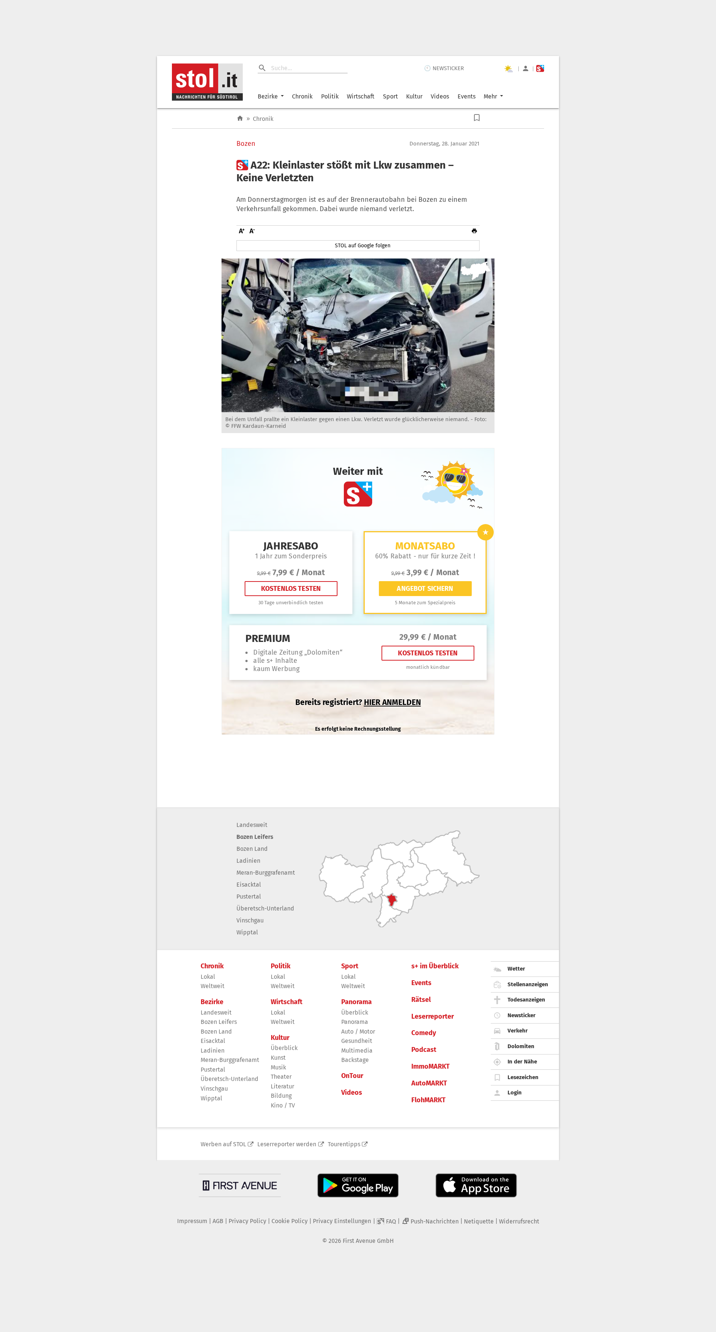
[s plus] (540, 68)
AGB (218, 1221)
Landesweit (251, 824)
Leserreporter (432, 1017)
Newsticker (522, 1015)
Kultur (414, 96)
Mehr (490, 96)
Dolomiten (521, 1046)
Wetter (516, 968)
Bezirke (268, 96)
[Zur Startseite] (240, 118)
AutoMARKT (429, 1083)
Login (515, 1092)
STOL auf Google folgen (362, 245)
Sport (390, 96)
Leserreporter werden (286, 1144)
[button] (477, 117)
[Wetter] (508, 68)
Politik (330, 96)
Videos (440, 96)
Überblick (284, 1048)
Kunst (278, 1057)
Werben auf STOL (223, 1144)
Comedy (423, 1033)
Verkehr (518, 1030)
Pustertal (248, 896)
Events (466, 96)
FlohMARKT (428, 1100)
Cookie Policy (289, 1221)
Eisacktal (248, 884)
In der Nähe (522, 1061)
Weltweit (212, 986)
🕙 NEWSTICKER (444, 68)
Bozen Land (252, 848)
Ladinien (248, 860)
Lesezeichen (523, 1077)
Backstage (355, 1059)
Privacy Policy (247, 1221)
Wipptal (247, 932)
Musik (278, 1067)
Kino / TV (283, 1105)
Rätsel (421, 1000)
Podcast (423, 1050)
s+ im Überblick (435, 966)
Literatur (282, 1086)
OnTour (352, 1076)
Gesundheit (356, 1040)
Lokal (208, 976)
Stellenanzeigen (528, 984)
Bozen (245, 144)
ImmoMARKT (430, 1067)
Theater (281, 1076)
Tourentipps (344, 1144)
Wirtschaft (360, 96)
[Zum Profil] (526, 68)
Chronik (302, 96)
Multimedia (357, 1050)
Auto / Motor (358, 1031)
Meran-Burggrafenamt (265, 872)
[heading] (358, 171)
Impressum (192, 1221)
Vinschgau (250, 920)
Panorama (356, 1002)
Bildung (281, 1095)
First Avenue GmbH (368, 1240)
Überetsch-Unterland (265, 908)
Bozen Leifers (254, 836)
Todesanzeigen (526, 999)
